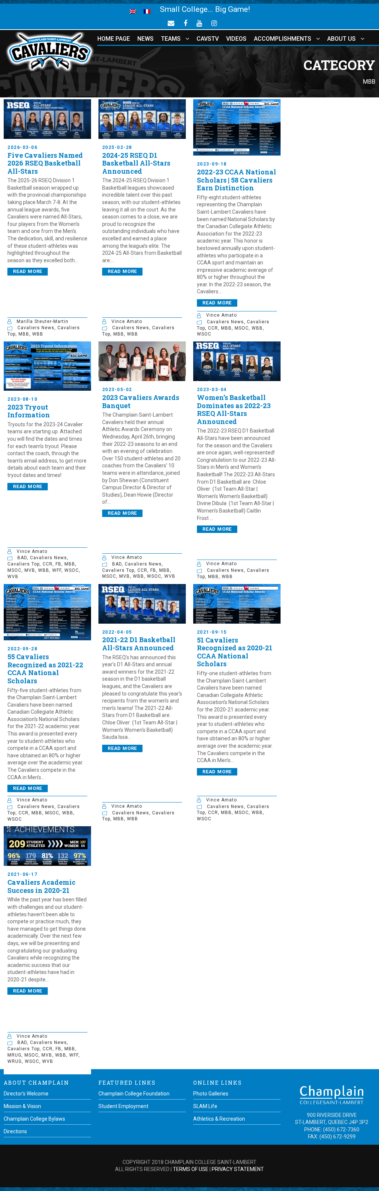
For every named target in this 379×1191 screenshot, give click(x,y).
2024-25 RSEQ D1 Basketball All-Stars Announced (136, 163)
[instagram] (214, 23)
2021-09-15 (212, 632)
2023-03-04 (212, 389)
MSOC (242, 328)
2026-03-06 (22, 147)
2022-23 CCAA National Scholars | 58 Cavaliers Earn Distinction (236, 179)
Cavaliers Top (23, 564)
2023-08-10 (22, 399)
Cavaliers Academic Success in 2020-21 (41, 886)
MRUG (14, 1055)
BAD (22, 557)
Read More (27, 271)
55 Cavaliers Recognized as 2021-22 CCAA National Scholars (45, 668)
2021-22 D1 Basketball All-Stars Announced (138, 643)
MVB (29, 570)
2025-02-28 (117, 147)
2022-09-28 (22, 648)
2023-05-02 (117, 389)
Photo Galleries (210, 1094)
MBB (24, 334)
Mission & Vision (22, 1106)
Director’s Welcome (26, 1094)
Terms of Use (190, 1169)
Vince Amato (126, 321)
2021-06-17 (22, 874)
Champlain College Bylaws (34, 1119)
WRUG (14, 1061)
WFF (56, 570)
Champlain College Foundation (134, 1094)
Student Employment (123, 1106)
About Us (341, 38)
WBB (37, 334)
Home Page (113, 38)
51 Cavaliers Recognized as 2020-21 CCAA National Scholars (234, 651)
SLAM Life (205, 1106)
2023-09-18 (212, 164)
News (145, 38)
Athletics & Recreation (219, 1119)
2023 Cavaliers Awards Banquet (140, 401)
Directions (15, 1131)
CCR (213, 328)
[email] (171, 23)
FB (58, 564)
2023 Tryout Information (28, 411)
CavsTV (208, 38)
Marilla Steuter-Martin (42, 321)
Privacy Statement (238, 1169)
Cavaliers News (35, 327)
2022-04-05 (117, 632)
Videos (236, 38)
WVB (13, 576)
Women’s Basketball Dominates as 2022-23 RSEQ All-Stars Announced (234, 409)
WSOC (204, 334)
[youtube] (199, 23)
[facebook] (185, 23)
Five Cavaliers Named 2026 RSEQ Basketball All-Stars (45, 163)
